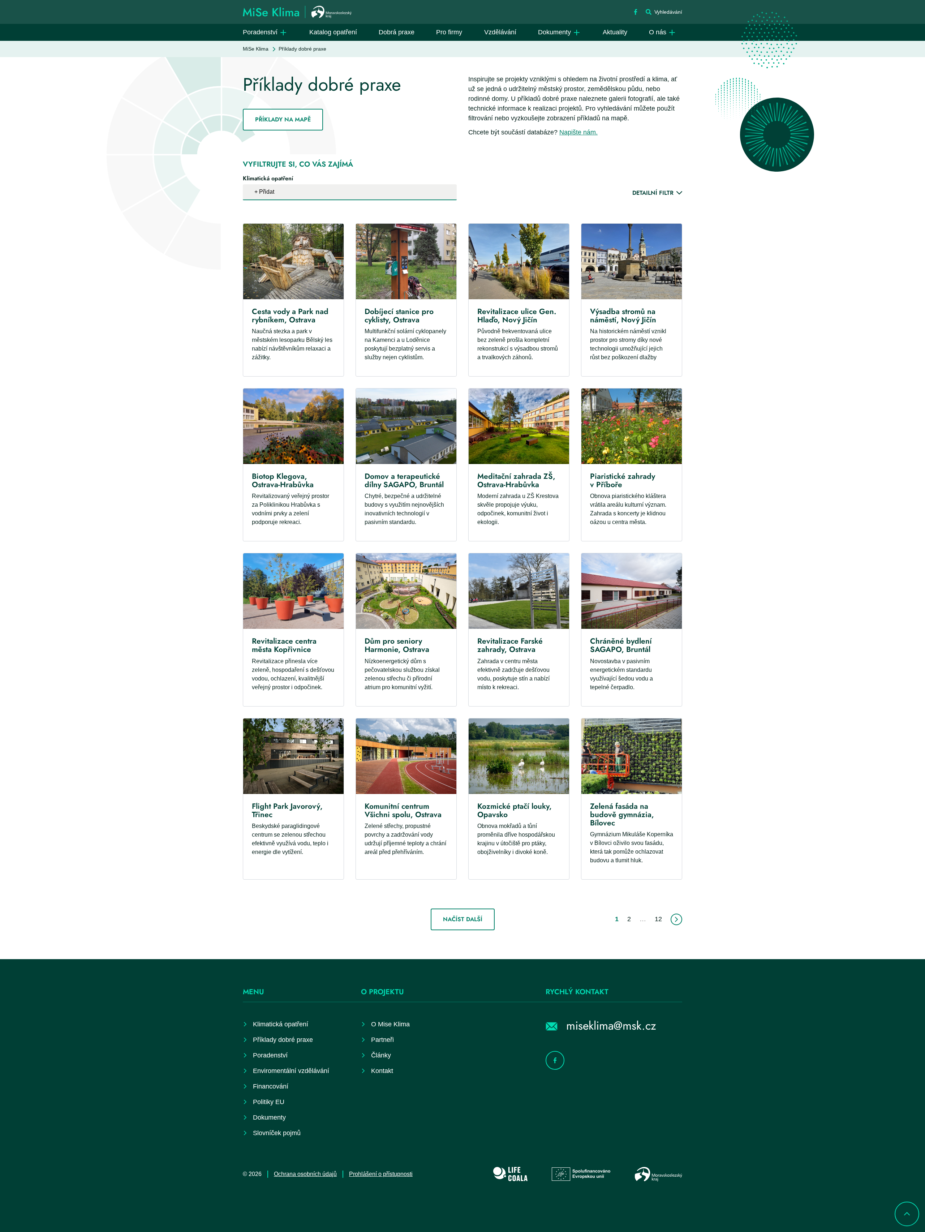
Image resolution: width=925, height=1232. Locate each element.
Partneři (382, 1039)
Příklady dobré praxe (283, 1039)
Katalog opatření (333, 32)
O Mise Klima (390, 1024)
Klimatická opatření (268, 178)
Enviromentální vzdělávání (291, 1070)
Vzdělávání (500, 32)
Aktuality (615, 32)
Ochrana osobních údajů (305, 1174)
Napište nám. (578, 132)
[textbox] (269, 191)
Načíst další (462, 919)
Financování (270, 1086)
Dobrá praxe (396, 32)
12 (658, 919)
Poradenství (260, 32)
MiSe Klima (255, 49)
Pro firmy (449, 32)
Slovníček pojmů (277, 1133)
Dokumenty (554, 32)
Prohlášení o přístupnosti (381, 1174)
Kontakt (382, 1070)
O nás (657, 32)
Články (381, 1055)
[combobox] (350, 192)
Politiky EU (268, 1102)
